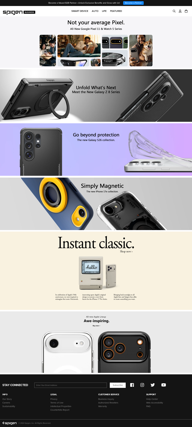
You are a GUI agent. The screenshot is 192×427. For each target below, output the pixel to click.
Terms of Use (56, 402)
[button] (186, 11)
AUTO (95, 11)
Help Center (152, 399)
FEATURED (116, 11)
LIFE (104, 11)
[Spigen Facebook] (132, 385)
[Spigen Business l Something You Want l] (19, 11)
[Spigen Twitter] (153, 385)
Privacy (53, 399)
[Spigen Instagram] (142, 385)
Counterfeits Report (59, 410)
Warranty (102, 406)
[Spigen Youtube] (163, 385)
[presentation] (96, 149)
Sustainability (8, 406)
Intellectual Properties (60, 406)
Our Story (7, 399)
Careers (6, 402)
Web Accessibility (154, 402)
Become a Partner (133, 3)
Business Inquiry (106, 399)
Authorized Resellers (108, 402)
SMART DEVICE (79, 11)
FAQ (148, 406)
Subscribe (118, 385)
